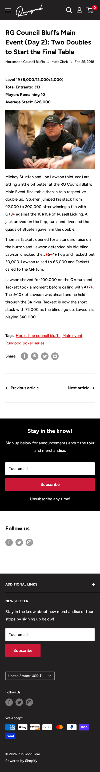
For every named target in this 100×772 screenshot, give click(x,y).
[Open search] (69, 10)
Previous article (25, 387)
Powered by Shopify (21, 761)
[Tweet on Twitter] (45, 356)
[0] (90, 10)
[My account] (79, 10)
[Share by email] (55, 356)
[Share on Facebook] (24, 356)
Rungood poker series (25, 343)
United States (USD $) (25, 676)
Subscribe (50, 484)
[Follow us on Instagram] (29, 542)
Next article (78, 387)
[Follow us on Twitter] (19, 542)
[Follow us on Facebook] (9, 542)
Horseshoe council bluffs (38, 335)
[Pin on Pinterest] (34, 356)
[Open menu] (8, 10)
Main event (72, 335)
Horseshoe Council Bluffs (25, 62)
